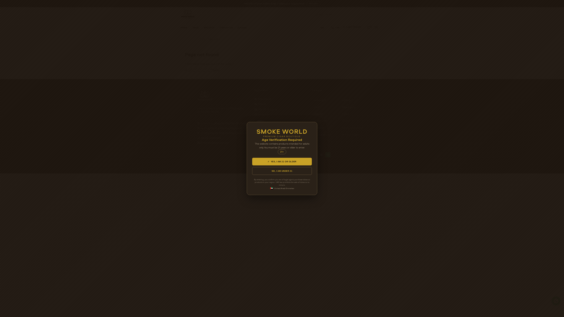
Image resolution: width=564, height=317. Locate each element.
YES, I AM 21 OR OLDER (282, 161)
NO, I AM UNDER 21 (282, 171)
